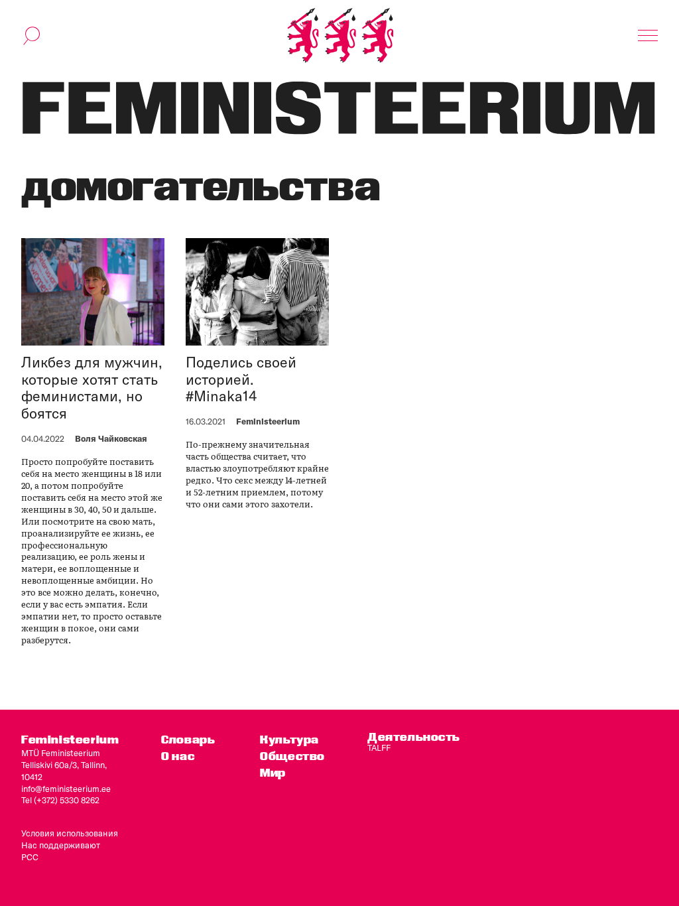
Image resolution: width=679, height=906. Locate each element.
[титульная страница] (340, 35)
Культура (289, 739)
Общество (292, 756)
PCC (29, 857)
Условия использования (69, 833)
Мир (273, 772)
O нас (177, 756)
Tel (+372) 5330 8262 (60, 800)
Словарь (188, 739)
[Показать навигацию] (648, 36)
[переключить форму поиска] (31, 35)
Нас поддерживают (60, 845)
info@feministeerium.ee (66, 788)
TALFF (379, 747)
